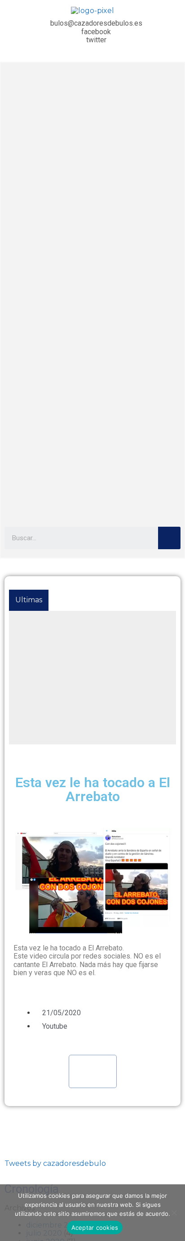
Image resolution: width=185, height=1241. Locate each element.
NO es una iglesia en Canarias (66, 640)
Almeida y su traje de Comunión (71, 714)
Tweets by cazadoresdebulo (55, 1163)
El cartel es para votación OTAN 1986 (79, 620)
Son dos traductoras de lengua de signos (87, 734)
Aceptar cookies (95, 1227)
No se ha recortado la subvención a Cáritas (90, 694)
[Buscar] (169, 538)
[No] (173, 1212)
